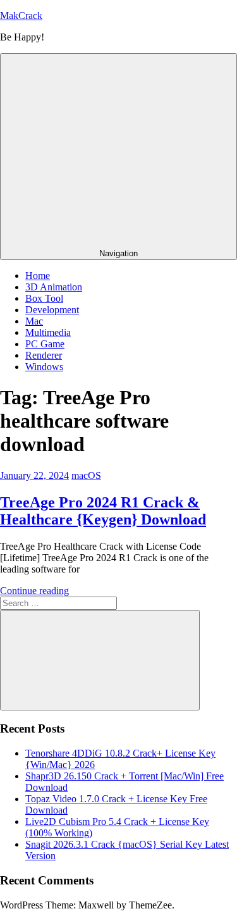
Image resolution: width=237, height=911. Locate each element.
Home (37, 275)
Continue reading (34, 590)
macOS (86, 475)
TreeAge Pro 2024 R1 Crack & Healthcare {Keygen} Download (103, 511)
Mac (34, 321)
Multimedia (48, 332)
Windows (44, 366)
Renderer (43, 355)
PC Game (44, 343)
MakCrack (21, 15)
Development (52, 309)
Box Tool (44, 298)
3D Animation (53, 287)
